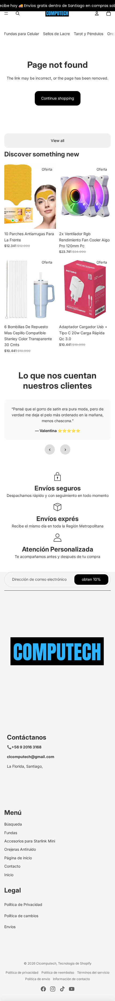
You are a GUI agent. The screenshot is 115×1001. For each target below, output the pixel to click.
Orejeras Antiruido (20, 849)
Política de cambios (21, 915)
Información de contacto (71, 979)
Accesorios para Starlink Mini (29, 841)
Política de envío (37, 979)
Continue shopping (57, 98)
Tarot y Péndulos (88, 33)
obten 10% (91, 579)
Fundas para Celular (21, 33)
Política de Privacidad (23, 904)
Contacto (12, 866)
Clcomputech (46, 963)
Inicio (8, 874)
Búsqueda (13, 824)
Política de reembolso (57, 972)
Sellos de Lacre (56, 33)
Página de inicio (18, 858)
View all (57, 140)
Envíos (10, 926)
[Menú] (6, 13)
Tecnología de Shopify (74, 963)
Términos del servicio (93, 972)
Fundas (10, 832)
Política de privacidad (22, 972)
